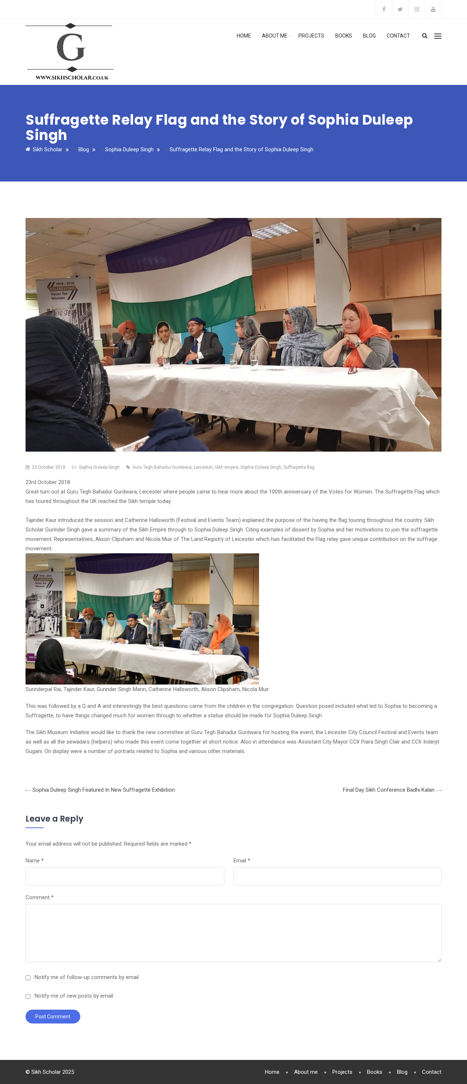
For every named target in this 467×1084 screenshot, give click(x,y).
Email (242, 860)
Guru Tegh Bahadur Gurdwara (162, 467)
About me (274, 36)
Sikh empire (226, 467)
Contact (398, 36)
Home (244, 36)
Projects (311, 36)
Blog (369, 36)
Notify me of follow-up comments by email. (87, 977)
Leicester (203, 467)
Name (35, 860)
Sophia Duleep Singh (99, 467)
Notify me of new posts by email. (74, 996)
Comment (40, 897)
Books (343, 36)
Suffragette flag (298, 467)
